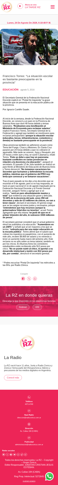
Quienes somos (29, 481)
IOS (37, 307)
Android (23, 307)
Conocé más (13, 378)
